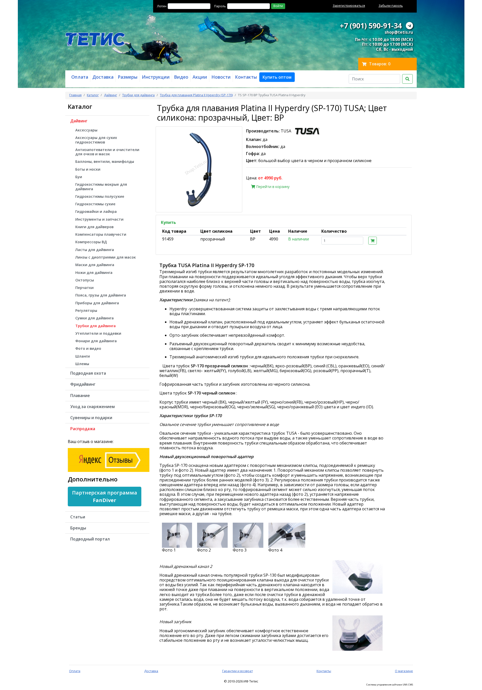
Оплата (74, 671)
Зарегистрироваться (349, 5)
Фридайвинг (82, 384)
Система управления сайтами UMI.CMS (389, 684)
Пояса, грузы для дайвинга (100, 295)
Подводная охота (88, 373)
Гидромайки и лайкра (96, 211)
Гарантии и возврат (237, 671)
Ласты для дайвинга (94, 249)
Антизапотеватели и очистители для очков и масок (107, 151)
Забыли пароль (391, 5)
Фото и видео (88, 348)
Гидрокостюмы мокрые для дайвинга (101, 186)
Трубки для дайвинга (138, 95)
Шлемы (82, 363)
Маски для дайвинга (94, 264)
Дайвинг (110, 95)
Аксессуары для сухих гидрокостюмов (96, 139)
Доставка (151, 671)
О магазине (404, 671)
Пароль (220, 6)
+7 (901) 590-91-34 (371, 25)
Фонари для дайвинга (96, 340)
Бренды (78, 528)
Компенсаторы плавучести (100, 234)
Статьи (77, 517)
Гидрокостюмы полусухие (99, 196)
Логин (161, 6)
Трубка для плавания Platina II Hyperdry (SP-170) (196, 95)
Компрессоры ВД (91, 241)
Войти (278, 6)
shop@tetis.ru (399, 32)
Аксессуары (86, 130)
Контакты (324, 671)
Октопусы (84, 280)
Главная (75, 95)
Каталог (93, 95)
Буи (78, 176)
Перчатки (84, 287)
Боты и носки (87, 169)
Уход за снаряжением (92, 406)
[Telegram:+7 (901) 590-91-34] (409, 25)
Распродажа (82, 428)
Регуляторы (86, 310)
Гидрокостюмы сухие (95, 204)
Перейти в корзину (272, 186)
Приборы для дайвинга (97, 303)
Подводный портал (90, 539)
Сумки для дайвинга (94, 318)
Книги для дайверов (94, 226)
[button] (277, 77)
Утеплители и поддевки (98, 333)
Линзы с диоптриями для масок (105, 257)
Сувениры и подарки (91, 417)
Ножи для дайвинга (93, 272)
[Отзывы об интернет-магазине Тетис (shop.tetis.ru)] (108, 459)
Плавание (80, 395)
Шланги (82, 356)
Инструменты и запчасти (99, 219)
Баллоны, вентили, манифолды (104, 161)
